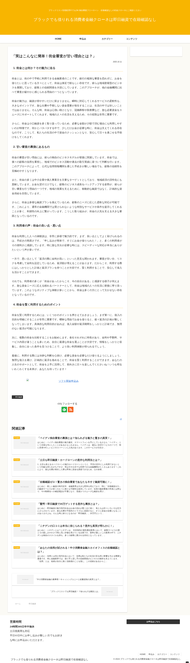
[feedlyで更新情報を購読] (64, 409)
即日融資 (18, 397)
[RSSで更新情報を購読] (70, 409)
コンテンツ (175, 654)
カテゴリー (162, 654)
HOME (143, 654)
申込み (151, 654)
